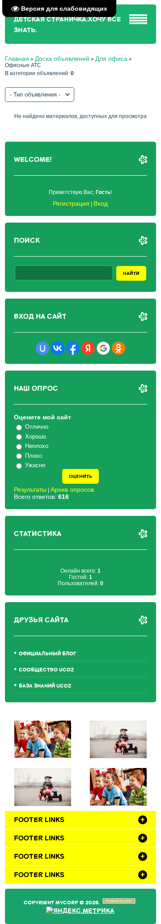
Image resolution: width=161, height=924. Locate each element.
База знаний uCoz (45, 686)
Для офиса (111, 58)
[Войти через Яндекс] (88, 348)
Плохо (33, 455)
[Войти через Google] (103, 348)
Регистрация (71, 203)
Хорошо (35, 436)
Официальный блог (47, 653)
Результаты (30, 489)
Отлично (36, 426)
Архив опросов (72, 489)
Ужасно (35, 465)
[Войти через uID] (42, 348)
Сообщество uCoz (46, 670)
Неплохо (36, 446)
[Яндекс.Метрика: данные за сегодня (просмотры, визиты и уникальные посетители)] (80, 911)
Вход (100, 203)
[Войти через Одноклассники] (118, 348)
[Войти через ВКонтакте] (57, 348)
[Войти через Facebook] (73, 348)
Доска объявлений (62, 58)
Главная (17, 58)
